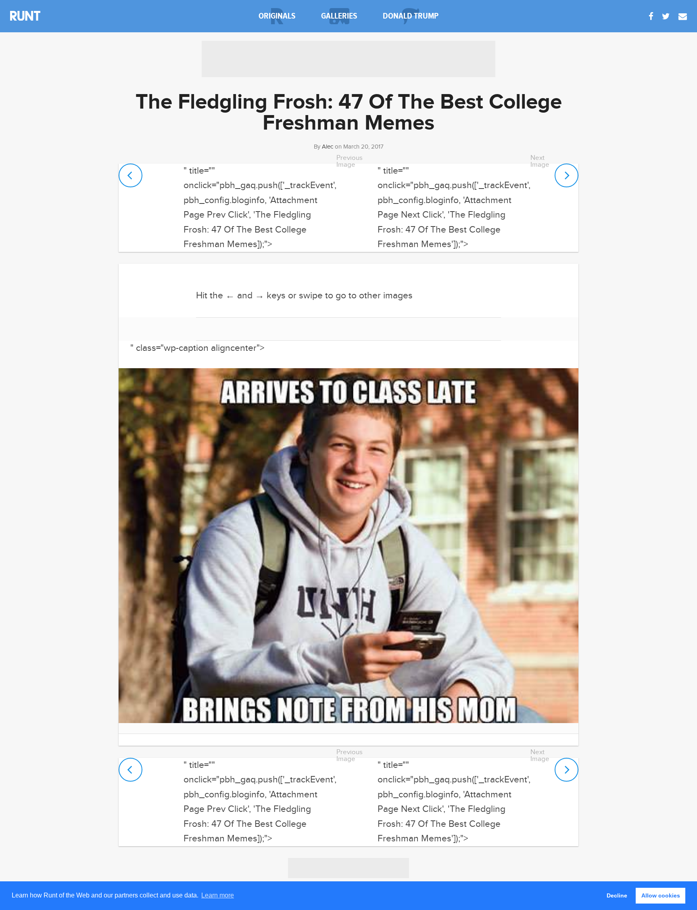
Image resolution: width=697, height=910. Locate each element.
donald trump (410, 16)
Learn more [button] (217, 895)
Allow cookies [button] (660, 895)
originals (277, 16)
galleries (339, 16)
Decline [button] (617, 895)
